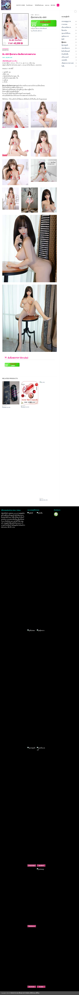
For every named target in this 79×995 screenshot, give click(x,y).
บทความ (47, 5)
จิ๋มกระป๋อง (64, 30)
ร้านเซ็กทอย (29, 5)
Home (32, 14)
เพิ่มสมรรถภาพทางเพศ (68, 63)
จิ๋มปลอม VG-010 (25, 407)
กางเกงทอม (64, 24)
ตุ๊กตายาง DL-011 (44, 500)
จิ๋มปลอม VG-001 (6, 407)
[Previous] (2, 442)
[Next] (57, 442)
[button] (4, 43)
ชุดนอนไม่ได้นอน (66, 33)
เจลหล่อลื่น (64, 60)
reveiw (53, 5)
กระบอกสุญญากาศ (66, 21)
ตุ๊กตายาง (64, 42)
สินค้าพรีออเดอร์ (66, 51)
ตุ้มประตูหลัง (65, 45)
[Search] (58, 5)
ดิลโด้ (63, 39)
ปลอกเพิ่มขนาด (66, 48)
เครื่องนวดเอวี (65, 57)
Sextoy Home (20, 5)
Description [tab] (5, 50)
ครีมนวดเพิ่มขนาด (66, 27)
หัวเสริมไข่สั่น (65, 54)
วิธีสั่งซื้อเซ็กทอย (39, 5)
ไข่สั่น (63, 66)
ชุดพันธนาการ (65, 36)
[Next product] (75, 11)
